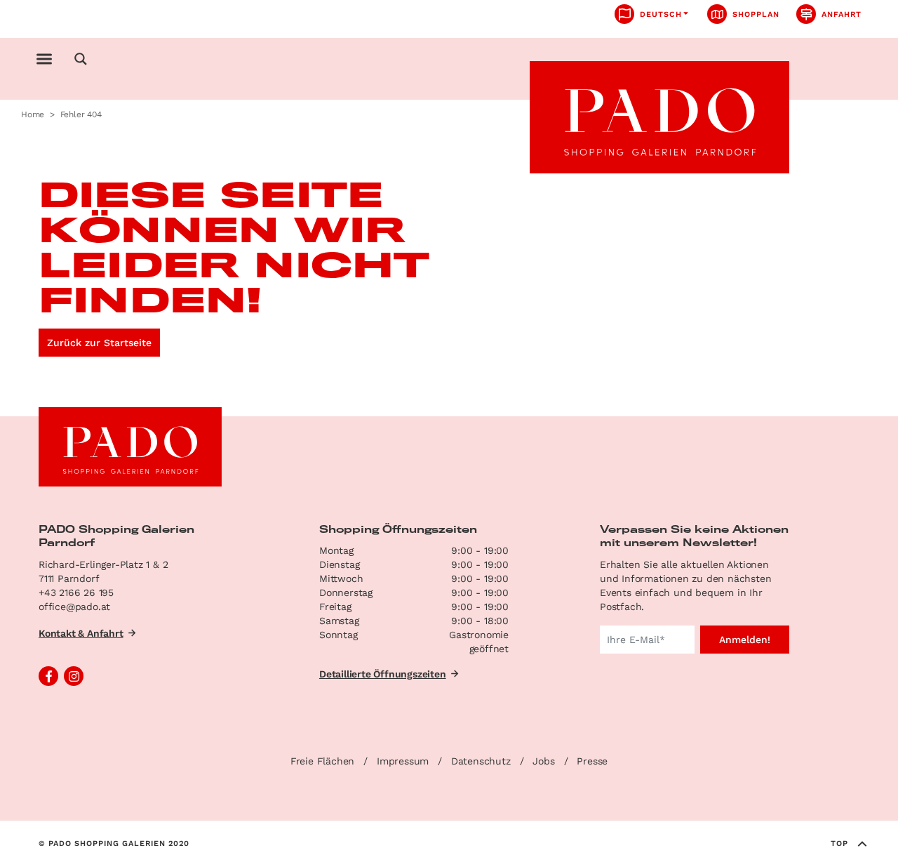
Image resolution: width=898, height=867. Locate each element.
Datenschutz (481, 761)
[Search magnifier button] (81, 59)
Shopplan (755, 14)
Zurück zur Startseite (99, 342)
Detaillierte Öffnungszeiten (382, 674)
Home (32, 114)
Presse (592, 761)
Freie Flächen (322, 761)
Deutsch (661, 14)
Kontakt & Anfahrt (81, 633)
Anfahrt (842, 14)
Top (839, 843)
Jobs (543, 761)
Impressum (403, 761)
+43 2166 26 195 (76, 592)
